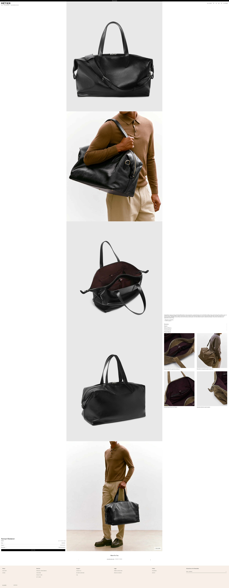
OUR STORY (4, 570)
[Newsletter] (226, 571)
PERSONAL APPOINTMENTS (41, 570)
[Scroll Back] (78, 560)
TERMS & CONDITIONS (118, 570)
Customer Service (167, 329)
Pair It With (158, 548)
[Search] (213, 3)
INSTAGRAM (154, 570)
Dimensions (166, 324)
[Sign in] (219, 3)
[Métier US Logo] (5, 3)
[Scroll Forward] (150, 560)
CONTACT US (78, 570)
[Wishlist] (216, 3)
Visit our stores (128, 0)
